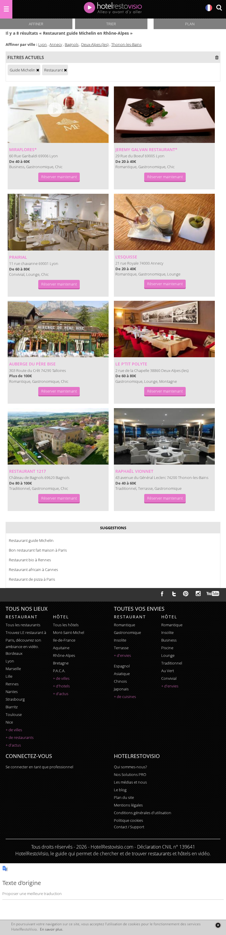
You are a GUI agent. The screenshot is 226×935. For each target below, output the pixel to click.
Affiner (36, 23)
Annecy (55, 44)
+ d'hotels (61, 686)
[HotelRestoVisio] (113, 9)
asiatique (122, 673)
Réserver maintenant (59, 176)
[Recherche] (219, 8)
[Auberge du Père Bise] (58, 329)
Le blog (120, 789)
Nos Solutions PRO (130, 774)
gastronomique (127, 632)
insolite (120, 640)
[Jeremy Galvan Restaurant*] (164, 114)
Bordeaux (14, 653)
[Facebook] (162, 593)
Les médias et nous (130, 782)
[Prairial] (58, 222)
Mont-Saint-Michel (68, 632)
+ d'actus (13, 745)
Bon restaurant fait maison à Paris (38, 550)
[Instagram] (198, 594)
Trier (111, 23)
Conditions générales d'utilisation (142, 812)
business (169, 640)
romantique (124, 624)
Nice (9, 722)
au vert (167, 670)
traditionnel (171, 663)
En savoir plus (51, 929)
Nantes (12, 691)
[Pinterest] (185, 593)
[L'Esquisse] (164, 222)
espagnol (122, 666)
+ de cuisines (125, 696)
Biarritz (12, 706)
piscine (167, 647)
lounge (168, 655)
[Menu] (6, 9)
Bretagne (61, 663)
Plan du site (124, 797)
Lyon (42, 44)
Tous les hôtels (66, 624)
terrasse (121, 647)
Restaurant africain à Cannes (33, 569)
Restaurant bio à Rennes (30, 559)
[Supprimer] (37, 70)
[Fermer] (218, 925)
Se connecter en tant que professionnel (39, 766)
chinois (120, 681)
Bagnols (72, 44)
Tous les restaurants (23, 624)
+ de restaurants (20, 737)
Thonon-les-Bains (126, 44)
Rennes (12, 684)
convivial (169, 678)
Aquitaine (61, 647)
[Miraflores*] (58, 114)
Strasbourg (15, 699)
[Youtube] (213, 593)
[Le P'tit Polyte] (164, 329)
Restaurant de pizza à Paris (32, 579)
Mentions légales (128, 805)
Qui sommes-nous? (130, 766)
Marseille (13, 668)
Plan (190, 23)
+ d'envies (122, 655)
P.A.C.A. (59, 670)
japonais (121, 689)
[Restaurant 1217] (58, 436)
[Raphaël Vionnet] (164, 436)
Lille (9, 676)
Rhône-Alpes (64, 655)
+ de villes (14, 729)
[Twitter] (174, 593)
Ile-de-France (64, 640)
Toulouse (14, 714)
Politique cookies (128, 820)
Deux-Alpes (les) (95, 44)
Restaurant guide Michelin (31, 540)
